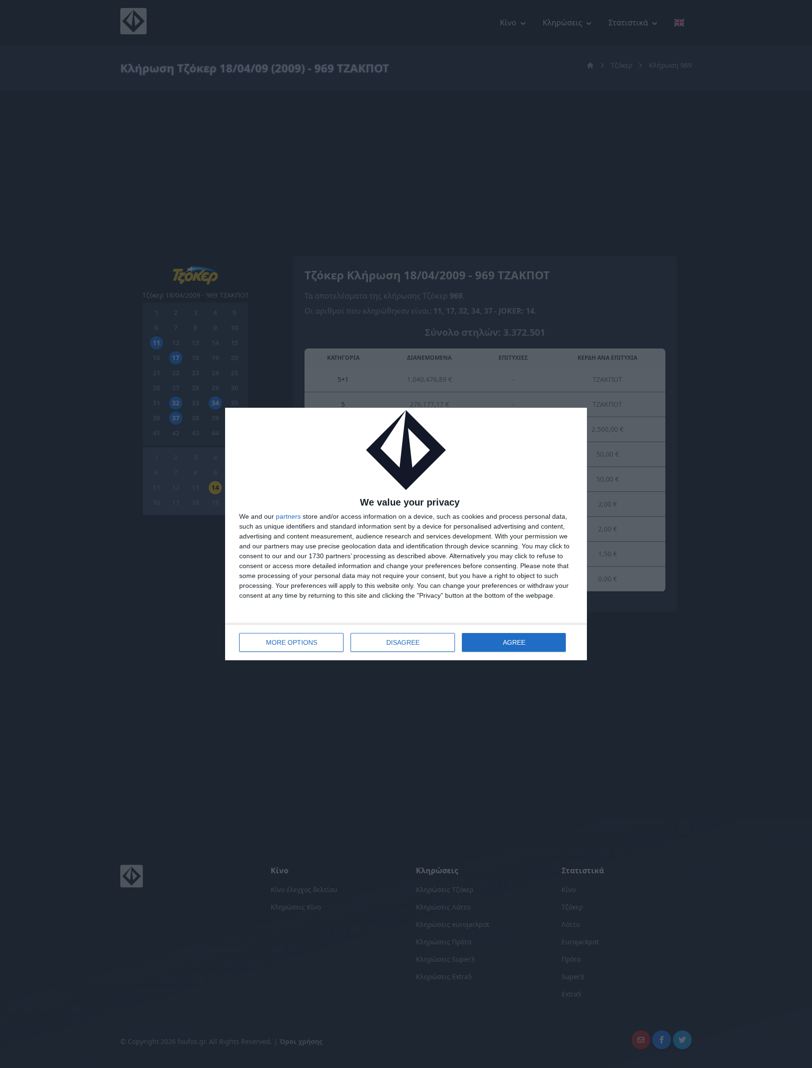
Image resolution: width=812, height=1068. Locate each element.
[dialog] (406, 534)
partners (288, 516)
